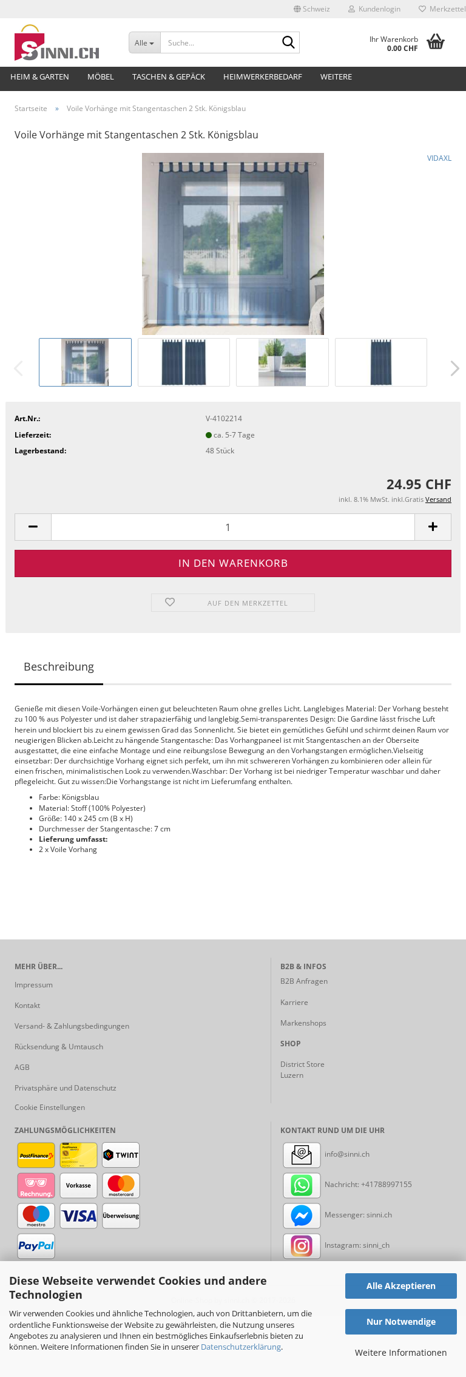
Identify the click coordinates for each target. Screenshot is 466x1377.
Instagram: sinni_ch (356, 1245)
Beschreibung (59, 666)
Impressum (34, 984)
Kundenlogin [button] (377, 9)
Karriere (294, 1002)
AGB (22, 1067)
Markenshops (303, 1023)
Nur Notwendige (401, 1321)
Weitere (336, 76)
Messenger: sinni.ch (357, 1215)
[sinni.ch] (62, 42)
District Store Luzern (302, 1069)
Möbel (100, 76)
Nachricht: (342, 1184)
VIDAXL (439, 158)
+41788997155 (386, 1184)
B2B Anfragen (304, 981)
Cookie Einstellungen (50, 1107)
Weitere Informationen (401, 1352)
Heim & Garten (39, 76)
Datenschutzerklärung (241, 1346)
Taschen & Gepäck (168, 76)
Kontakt (27, 1005)
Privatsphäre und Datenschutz (65, 1088)
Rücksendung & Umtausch (59, 1046)
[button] (312, 9)
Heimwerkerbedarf (262, 76)
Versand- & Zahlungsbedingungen (72, 1026)
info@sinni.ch (346, 1154)
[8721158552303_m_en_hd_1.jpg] (233, 243)
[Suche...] (288, 43)
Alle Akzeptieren (401, 1285)
